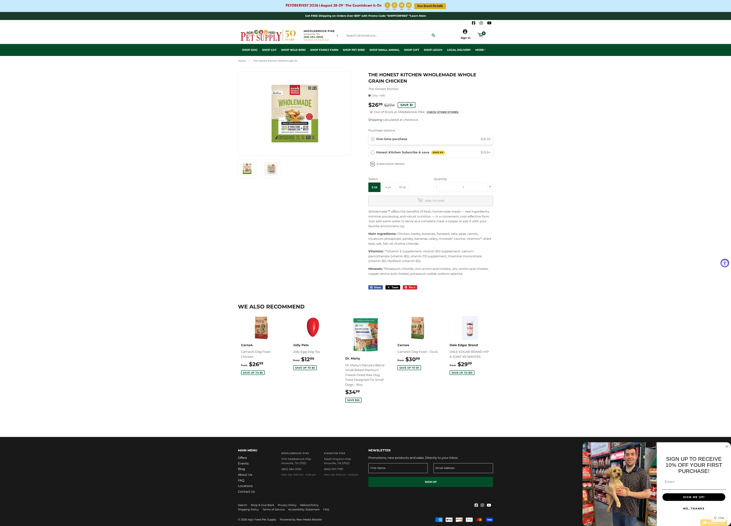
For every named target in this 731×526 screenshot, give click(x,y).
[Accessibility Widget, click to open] (725, 263)
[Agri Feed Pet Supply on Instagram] (481, 23)
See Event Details (430, 6)
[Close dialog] (727, 446)
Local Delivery (459, 49)
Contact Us (246, 491)
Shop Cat (269, 49)
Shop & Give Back (262, 505)
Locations (245, 486)
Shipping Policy (248, 509)
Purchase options (381, 130)
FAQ (241, 480)
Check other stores (442, 112)
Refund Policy (309, 505)
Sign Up (431, 482)
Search (242, 505)
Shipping (375, 120)
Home (242, 60)
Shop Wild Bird (293, 49)
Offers (242, 458)
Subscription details (390, 164)
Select (373, 179)
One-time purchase (391, 139)
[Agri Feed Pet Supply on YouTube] (489, 23)
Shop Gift (411, 49)
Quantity (440, 179)
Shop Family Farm (324, 49)
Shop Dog (250, 49)
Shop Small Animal (384, 49)
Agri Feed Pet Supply (262, 519)
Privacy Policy (287, 505)
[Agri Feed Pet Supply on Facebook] (473, 23)
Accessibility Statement (304, 509)
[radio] (373, 139)
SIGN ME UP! (694, 497)
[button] (321, 35)
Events (243, 463)
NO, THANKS (694, 508)
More (479, 50)
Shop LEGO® (433, 49)
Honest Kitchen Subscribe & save (410, 152)
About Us (245, 475)
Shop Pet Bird (354, 49)
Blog (241, 469)
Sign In (466, 37)
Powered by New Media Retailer (301, 519)
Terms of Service (274, 509)
